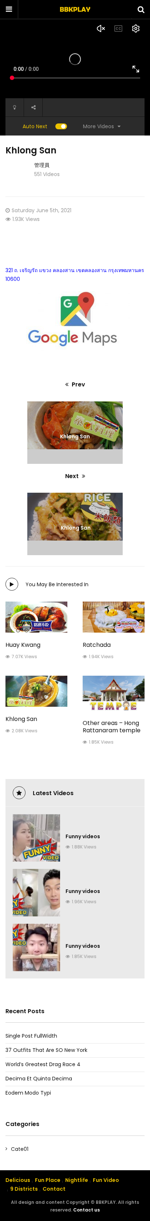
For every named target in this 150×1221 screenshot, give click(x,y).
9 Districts (24, 1189)
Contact (54, 1189)
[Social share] (33, 107)
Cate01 (19, 1149)
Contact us (86, 1210)
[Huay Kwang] (36, 617)
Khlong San (21, 719)
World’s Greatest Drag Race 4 (42, 1064)
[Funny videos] (36, 838)
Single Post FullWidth (31, 1035)
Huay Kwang (22, 645)
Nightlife (76, 1180)
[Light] (14, 107)
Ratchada (97, 645)
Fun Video (106, 1180)
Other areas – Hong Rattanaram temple (112, 727)
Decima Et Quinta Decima (38, 1078)
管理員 (42, 165)
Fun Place (47, 1180)
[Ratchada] (114, 617)
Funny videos (83, 836)
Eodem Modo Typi (28, 1092)
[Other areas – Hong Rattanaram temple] (114, 693)
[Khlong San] (36, 691)
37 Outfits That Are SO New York (46, 1050)
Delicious (17, 1180)
